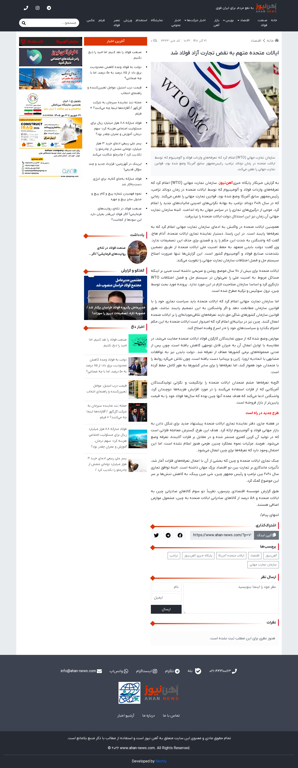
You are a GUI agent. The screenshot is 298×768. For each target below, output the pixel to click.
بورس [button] (230, 20)
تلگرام (170, 671)
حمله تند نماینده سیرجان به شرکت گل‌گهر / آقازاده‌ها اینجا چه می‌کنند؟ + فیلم (116, 108)
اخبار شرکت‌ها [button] (196, 20)
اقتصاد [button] (244, 20)
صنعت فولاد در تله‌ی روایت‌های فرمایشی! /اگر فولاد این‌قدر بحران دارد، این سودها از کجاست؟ (116, 214)
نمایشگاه (157, 20)
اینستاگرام (144, 671)
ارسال (166, 609)
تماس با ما (171, 715)
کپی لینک (265, 535)
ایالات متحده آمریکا (231, 555)
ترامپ (174, 555)
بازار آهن (216, 22)
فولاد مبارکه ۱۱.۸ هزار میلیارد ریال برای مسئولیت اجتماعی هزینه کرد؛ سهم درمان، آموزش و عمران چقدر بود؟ (116, 128)
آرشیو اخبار (125, 715)
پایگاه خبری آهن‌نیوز (198, 555)
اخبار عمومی (176, 22)
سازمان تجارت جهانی (263, 565)
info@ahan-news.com (79, 671)
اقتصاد (254, 555)
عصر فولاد (116, 22)
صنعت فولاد (262, 22)
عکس (91, 20)
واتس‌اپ (117, 671)
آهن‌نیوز (271, 555)
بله (190, 671)
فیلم (101, 20)
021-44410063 (221, 671)
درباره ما (148, 715)
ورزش (128, 20)
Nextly (161, 761)
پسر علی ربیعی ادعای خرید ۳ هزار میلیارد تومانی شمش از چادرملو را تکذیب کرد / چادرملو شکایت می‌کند (117, 149)
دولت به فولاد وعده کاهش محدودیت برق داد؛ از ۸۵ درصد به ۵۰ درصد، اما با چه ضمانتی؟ (116, 73)
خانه (274, 20)
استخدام (141, 20)
